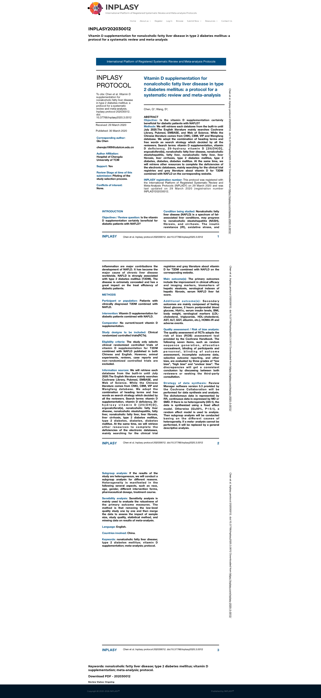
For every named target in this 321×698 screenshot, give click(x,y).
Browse (179, 21)
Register (159, 21)
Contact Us (226, 21)
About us (144, 21)
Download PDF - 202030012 (109, 676)
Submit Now (193, 21)
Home (133, 21)
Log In (169, 21)
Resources (210, 21)
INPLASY (122, 7)
